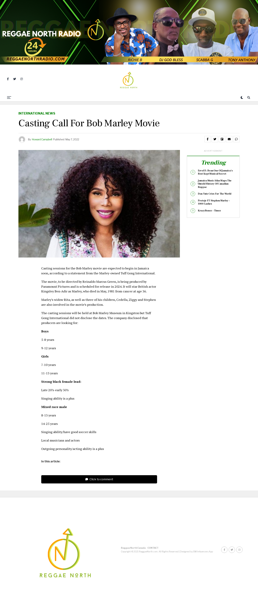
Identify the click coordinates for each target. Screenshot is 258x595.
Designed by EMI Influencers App (196, 551)
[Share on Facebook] (207, 139)
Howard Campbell (42, 139)
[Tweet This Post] (215, 139)
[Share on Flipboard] (222, 139)
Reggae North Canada (133, 548)
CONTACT (152, 548)
